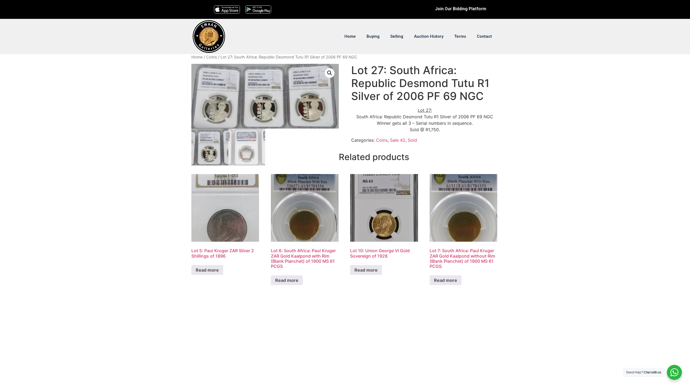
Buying (373, 36)
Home (350, 36)
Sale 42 (397, 140)
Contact (484, 36)
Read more (207, 270)
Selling (396, 36)
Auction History (428, 36)
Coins (211, 57)
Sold (412, 140)
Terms (460, 36)
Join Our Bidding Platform (460, 8)
